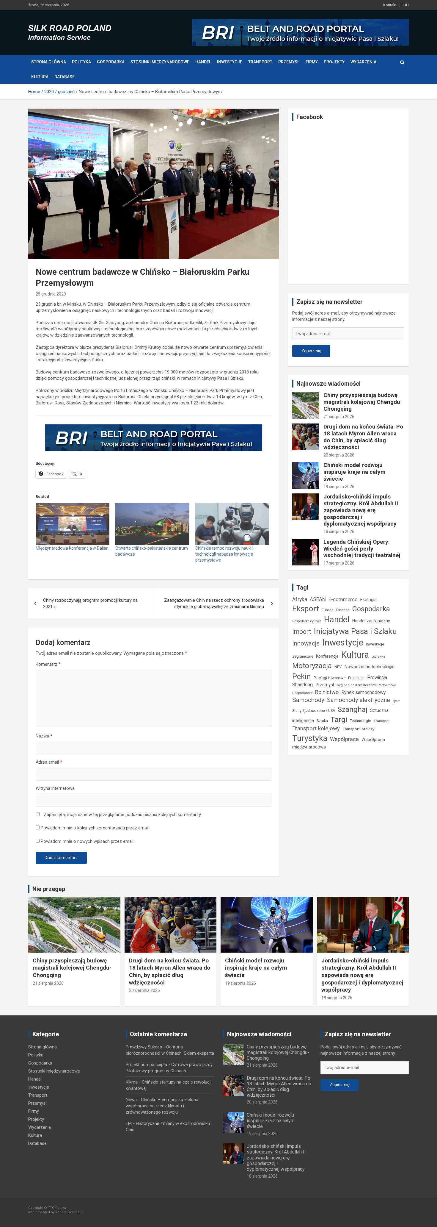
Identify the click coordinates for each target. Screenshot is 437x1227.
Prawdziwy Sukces (144, 1047)
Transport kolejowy (316, 728)
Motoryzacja (312, 666)
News (131, 1099)
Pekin (301, 676)
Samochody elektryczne (358, 700)
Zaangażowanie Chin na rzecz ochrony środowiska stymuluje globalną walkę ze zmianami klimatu (214, 603)
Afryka (299, 599)
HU (406, 5)
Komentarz (48, 664)
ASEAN (318, 599)
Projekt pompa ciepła (146, 1064)
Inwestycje (229, 62)
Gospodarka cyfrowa (306, 621)
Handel (203, 62)
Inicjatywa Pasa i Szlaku (355, 631)
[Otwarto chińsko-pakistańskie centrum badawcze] (152, 524)
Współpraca (344, 739)
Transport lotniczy (358, 729)
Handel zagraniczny (371, 620)
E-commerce (342, 599)
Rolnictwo (327, 692)
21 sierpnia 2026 (338, 416)
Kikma (132, 1082)
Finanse (343, 610)
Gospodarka (111, 62)
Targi (339, 719)
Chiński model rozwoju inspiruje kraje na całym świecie (354, 472)
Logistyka (378, 657)
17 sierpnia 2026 (338, 563)
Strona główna (48, 62)
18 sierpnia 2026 (338, 531)
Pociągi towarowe (329, 678)
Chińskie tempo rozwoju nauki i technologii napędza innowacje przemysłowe (224, 554)
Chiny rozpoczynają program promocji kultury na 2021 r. (90, 603)
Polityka (81, 62)
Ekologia (368, 599)
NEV (338, 667)
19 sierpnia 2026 (338, 486)
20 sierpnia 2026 (338, 455)
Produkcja (356, 678)
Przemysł (289, 62)
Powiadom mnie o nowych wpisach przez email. (87, 841)
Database (64, 76)
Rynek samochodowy (363, 692)
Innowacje (306, 643)
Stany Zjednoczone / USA (313, 711)
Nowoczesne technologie (369, 666)
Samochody (308, 700)
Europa (328, 610)
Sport (396, 701)
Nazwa (44, 736)
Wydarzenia (363, 62)
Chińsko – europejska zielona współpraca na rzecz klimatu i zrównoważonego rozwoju (162, 1106)
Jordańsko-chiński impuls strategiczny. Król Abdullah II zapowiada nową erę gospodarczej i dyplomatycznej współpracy (360, 510)
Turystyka (309, 738)
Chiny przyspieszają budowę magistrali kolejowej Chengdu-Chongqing (362, 402)
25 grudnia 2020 (51, 294)
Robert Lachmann (69, 1212)
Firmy (312, 62)
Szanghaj (352, 709)
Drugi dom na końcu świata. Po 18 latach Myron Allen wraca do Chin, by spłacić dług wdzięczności (363, 436)
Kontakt (390, 5)
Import (301, 631)
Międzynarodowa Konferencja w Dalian (72, 548)
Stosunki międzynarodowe (160, 62)
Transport (260, 62)
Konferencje (327, 656)
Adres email (49, 762)
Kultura (39, 76)
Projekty (334, 62)
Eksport (305, 608)
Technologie (360, 720)
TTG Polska (57, 1208)
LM (129, 1123)
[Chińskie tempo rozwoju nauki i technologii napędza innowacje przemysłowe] (232, 524)
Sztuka (322, 721)
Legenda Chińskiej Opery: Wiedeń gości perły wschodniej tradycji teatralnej (361, 548)
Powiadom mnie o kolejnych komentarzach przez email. (95, 828)
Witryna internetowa (55, 788)
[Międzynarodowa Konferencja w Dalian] (72, 524)
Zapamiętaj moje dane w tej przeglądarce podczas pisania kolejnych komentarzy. (123, 814)
